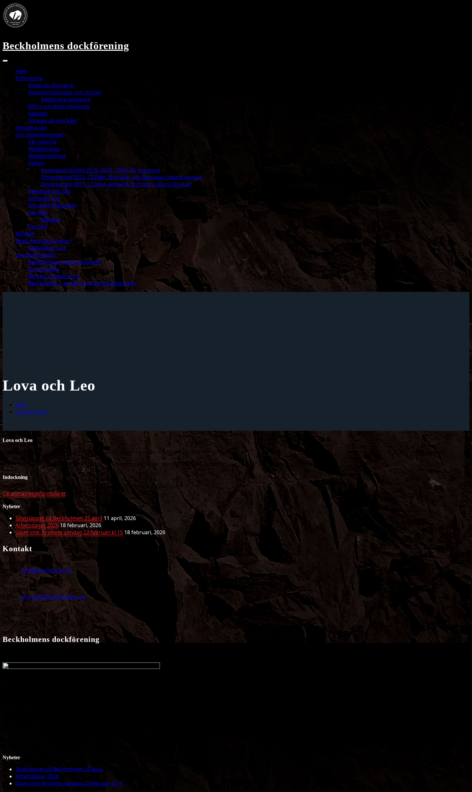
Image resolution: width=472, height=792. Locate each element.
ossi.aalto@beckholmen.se (53, 596)
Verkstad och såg (49, 191)
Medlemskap (44, 148)
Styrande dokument (52, 205)
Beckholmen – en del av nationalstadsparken (82, 283)
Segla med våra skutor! (43, 240)
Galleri (36, 162)
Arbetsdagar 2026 (37, 525)
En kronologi (43, 269)
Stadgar (50, 219)
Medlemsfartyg (47, 155)
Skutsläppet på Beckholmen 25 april (58, 518)
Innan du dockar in (51, 85)
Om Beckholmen (35, 254)
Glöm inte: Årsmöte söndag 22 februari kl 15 (69, 532)
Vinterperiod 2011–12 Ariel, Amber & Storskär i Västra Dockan (116, 184)
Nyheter (25, 233)
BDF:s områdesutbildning (59, 106)
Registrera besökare (66, 99)
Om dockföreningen (40, 134)
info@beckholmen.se (46, 570)
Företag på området (52, 120)
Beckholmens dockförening (66, 45)
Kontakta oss (31, 127)
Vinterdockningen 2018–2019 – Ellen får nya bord (100, 170)
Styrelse (38, 212)
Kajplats (38, 113)
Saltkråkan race (47, 247)
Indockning (29, 78)
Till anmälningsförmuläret (34, 493)
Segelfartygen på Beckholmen (64, 262)
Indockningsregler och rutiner (65, 92)
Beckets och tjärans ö (54, 276)
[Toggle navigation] (5, 61)
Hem (21, 71)
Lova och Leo (31, 411)
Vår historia (42, 141)
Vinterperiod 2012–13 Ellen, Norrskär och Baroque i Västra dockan (121, 177)
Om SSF (37, 226)
